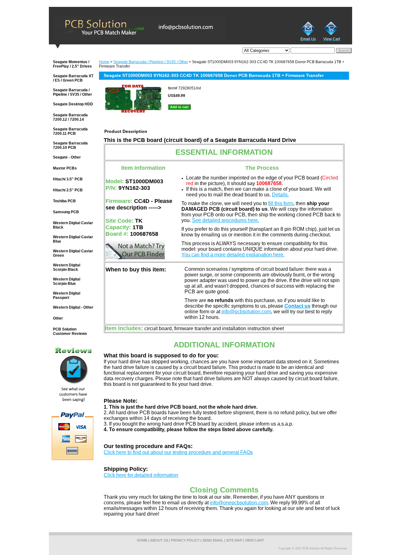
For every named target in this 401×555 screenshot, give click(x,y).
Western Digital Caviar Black (73, 225)
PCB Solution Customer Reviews (70, 331)
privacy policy (185, 540)
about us (159, 540)
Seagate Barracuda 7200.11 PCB (70, 131)
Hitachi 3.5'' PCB (68, 179)
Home (104, 62)
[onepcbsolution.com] (127, 27)
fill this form (280, 203)
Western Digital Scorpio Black (66, 267)
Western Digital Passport (66, 295)
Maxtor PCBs (65, 168)
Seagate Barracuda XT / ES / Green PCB (73, 78)
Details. (280, 194)
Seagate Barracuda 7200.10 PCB (70, 145)
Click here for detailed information (141, 475)
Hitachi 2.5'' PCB (68, 190)
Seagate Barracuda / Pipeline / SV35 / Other (150, 62)
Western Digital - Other (73, 307)
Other (58, 318)
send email (212, 540)
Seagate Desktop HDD (73, 104)
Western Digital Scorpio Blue (66, 281)
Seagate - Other (67, 157)
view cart (254, 540)
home (142, 540)
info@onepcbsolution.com (239, 502)
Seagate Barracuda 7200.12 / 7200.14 (70, 117)
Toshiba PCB (64, 201)
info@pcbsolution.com (246, 311)
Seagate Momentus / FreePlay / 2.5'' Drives (72, 64)
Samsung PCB (66, 212)
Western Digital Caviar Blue (73, 239)
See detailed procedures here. (225, 220)
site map (234, 540)
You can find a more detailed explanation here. (232, 254)
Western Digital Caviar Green (73, 253)
